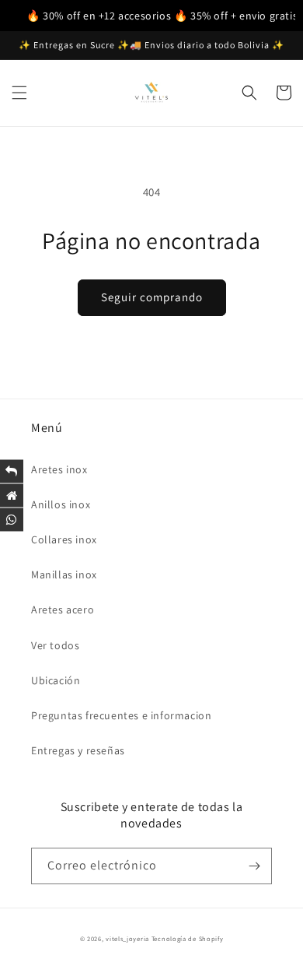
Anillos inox (60, 504)
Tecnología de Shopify (188, 938)
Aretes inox (59, 469)
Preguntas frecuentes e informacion (121, 715)
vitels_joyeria (127, 938)
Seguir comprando (152, 297)
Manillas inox (64, 574)
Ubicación (55, 680)
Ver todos (55, 645)
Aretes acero (62, 609)
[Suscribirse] (254, 866)
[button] (19, 93)
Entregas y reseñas (78, 750)
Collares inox (64, 539)
